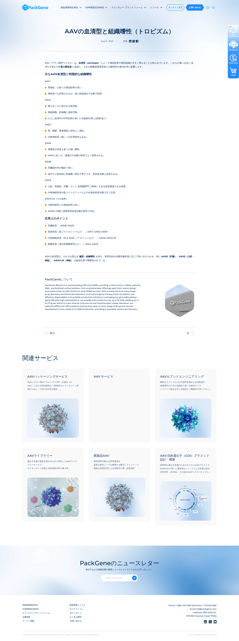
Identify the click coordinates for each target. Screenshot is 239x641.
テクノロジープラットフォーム (36, 613)
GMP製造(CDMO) (30, 609)
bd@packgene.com (207, 609)
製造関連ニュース (77, 605)
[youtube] (215, 621)
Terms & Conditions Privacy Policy (202, 635)
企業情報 (26, 617)
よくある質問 (75, 617)
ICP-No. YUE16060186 (88, 635)
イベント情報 (28, 621)
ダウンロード (75, 613)
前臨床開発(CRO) (30, 605)
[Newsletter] (134, 578)
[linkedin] (205, 621)
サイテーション (76, 609)
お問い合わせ (75, 621)
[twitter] (210, 621)
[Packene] (35, 7)
